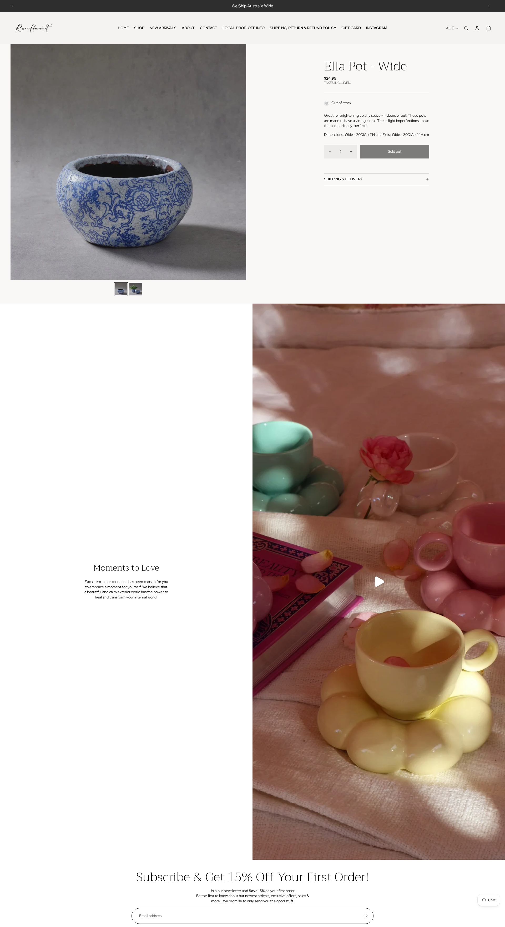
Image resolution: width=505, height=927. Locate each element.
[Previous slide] (12, 6)
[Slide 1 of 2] (121, 289)
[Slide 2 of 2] (135, 289)
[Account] (477, 28)
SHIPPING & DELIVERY (343, 179)
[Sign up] (365, 915)
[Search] (466, 28)
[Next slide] (488, 6)
